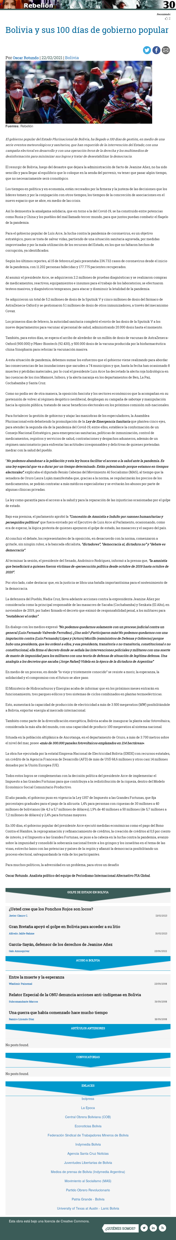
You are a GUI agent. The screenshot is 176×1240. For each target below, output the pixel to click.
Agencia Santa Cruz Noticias (88, 1153)
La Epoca (88, 1107)
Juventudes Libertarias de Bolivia (88, 1162)
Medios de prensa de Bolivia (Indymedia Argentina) (88, 1171)
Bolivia (72, 57)
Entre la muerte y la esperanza (36, 977)
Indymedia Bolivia (88, 1144)
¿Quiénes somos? (120, 1228)
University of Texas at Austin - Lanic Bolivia (88, 1208)
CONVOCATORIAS (88, 1057)
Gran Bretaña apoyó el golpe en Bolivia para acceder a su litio (64, 926)
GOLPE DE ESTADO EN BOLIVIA (88, 892)
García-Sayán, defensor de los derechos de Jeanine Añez (61, 944)
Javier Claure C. (18, 915)
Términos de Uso (103, 1221)
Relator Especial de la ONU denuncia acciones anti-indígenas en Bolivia (75, 994)
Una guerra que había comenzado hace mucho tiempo (58, 1012)
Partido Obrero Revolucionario (88, 1190)
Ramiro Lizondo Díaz (21, 1019)
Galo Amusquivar (19, 951)
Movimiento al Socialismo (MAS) (88, 1181)
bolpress (88, 1098)
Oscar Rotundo (26, 57)
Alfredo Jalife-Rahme (21, 933)
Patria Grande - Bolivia (88, 1199)
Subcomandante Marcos (23, 1001)
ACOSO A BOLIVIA (88, 960)
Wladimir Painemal (20, 983)
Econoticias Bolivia (88, 1126)
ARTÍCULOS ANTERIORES (88, 1028)
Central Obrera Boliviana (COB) (88, 1117)
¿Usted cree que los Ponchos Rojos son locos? (51, 909)
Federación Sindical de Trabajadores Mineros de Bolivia (88, 1135)
